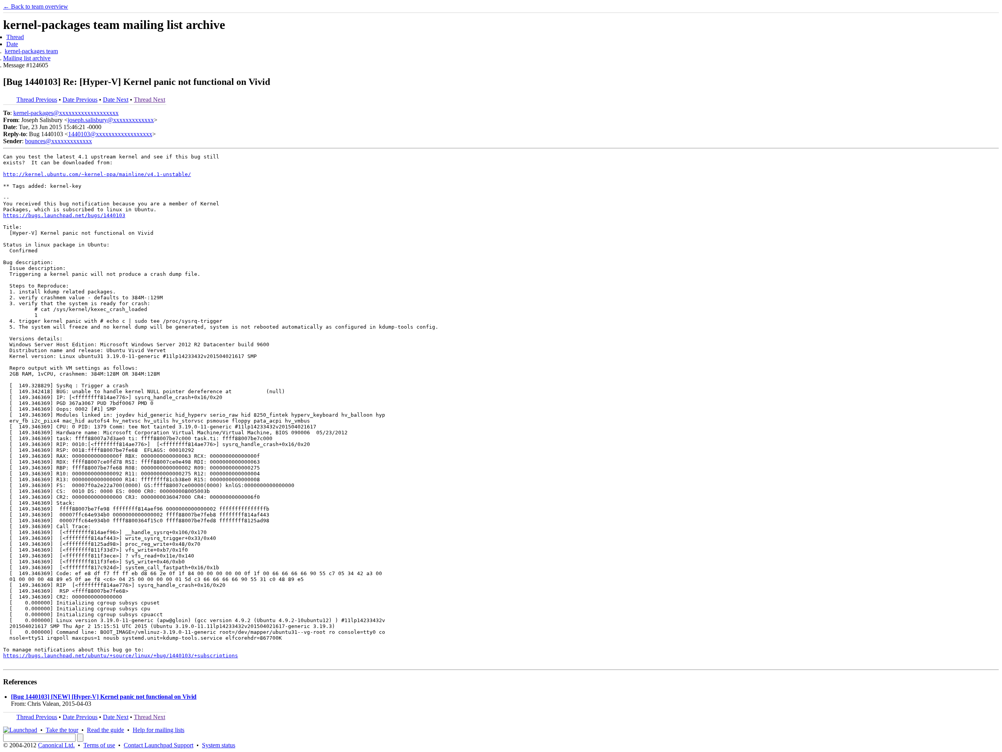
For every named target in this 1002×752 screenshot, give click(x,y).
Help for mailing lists (158, 730)
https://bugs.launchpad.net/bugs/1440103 (64, 215)
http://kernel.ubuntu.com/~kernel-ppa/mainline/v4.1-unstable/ (97, 174)
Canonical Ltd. (56, 745)
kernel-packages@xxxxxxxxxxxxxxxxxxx (66, 113)
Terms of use (99, 745)
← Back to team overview (35, 6)
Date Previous (80, 99)
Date (12, 44)
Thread (15, 37)
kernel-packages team (31, 51)
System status (218, 745)
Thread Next (149, 99)
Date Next (115, 99)
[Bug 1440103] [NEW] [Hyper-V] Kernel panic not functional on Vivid (103, 696)
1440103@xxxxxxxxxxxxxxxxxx (110, 134)
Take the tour (62, 730)
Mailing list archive (26, 58)
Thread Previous (36, 99)
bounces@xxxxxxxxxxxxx (58, 141)
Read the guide (105, 730)
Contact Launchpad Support (158, 745)
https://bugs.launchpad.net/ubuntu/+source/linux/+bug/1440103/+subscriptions (120, 655)
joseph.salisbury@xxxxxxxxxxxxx (111, 120)
